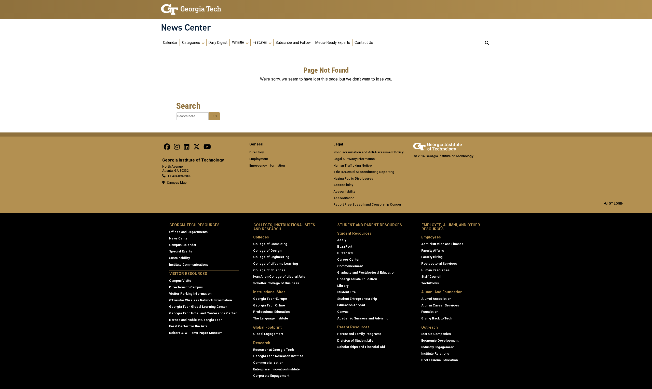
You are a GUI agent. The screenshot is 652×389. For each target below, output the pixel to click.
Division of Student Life (355, 340)
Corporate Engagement (271, 376)
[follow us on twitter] (196, 148)
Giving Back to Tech (436, 318)
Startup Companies (436, 334)
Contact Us (364, 43)
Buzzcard (345, 253)
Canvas (342, 312)
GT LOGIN (616, 203)
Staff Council (431, 276)
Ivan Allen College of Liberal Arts (279, 276)
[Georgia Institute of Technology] (191, 7)
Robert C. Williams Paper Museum (195, 333)
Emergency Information (267, 165)
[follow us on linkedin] (186, 148)
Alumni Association (436, 299)
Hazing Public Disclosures (353, 178)
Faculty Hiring (432, 257)
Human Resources (435, 270)
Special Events (180, 251)
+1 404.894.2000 (179, 176)
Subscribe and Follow (293, 43)
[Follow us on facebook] (167, 148)
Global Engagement (268, 334)
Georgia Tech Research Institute (278, 356)
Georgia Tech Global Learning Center (198, 306)
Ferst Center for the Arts (188, 326)
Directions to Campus (186, 287)
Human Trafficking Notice (352, 165)
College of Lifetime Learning (275, 263)
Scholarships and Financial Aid (361, 347)
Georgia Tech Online (269, 305)
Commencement (350, 266)
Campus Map (177, 182)
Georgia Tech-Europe (270, 299)
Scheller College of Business (276, 283)
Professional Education (271, 312)
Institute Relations (435, 353)
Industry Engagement (437, 347)
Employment (258, 159)
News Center (186, 27)
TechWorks (430, 283)
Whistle (238, 42)
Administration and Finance (442, 244)
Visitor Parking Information (190, 294)
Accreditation (343, 198)
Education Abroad (351, 305)
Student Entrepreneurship (357, 299)
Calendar (170, 43)
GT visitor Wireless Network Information (200, 300)
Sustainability (179, 258)
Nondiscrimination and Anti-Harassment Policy (368, 152)
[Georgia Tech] (437, 146)
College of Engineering (271, 257)
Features (260, 42)
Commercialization (268, 363)
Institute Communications (188, 264)
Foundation (429, 312)
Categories (191, 43)
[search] (487, 43)
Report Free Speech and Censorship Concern (368, 204)
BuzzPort (344, 246)
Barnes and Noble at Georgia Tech (195, 320)
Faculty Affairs (432, 250)
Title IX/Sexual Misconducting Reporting (363, 172)
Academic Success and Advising (362, 318)
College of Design (267, 250)
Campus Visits (180, 281)
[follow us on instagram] (177, 148)
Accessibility (343, 185)
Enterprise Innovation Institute (276, 369)
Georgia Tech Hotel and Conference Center (203, 313)
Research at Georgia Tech (273, 350)
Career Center (348, 259)
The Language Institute (270, 318)
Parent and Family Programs (359, 334)
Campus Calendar (183, 245)
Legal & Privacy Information (354, 159)
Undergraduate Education (357, 279)
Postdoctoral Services (439, 263)
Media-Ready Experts (332, 43)
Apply (341, 240)
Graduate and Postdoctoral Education (366, 272)
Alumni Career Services (440, 305)
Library (342, 286)
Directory (256, 152)
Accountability (344, 191)
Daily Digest (218, 43)
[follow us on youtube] (207, 148)
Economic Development (439, 340)
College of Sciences (269, 270)
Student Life (346, 292)
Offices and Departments (188, 232)
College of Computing (270, 244)
